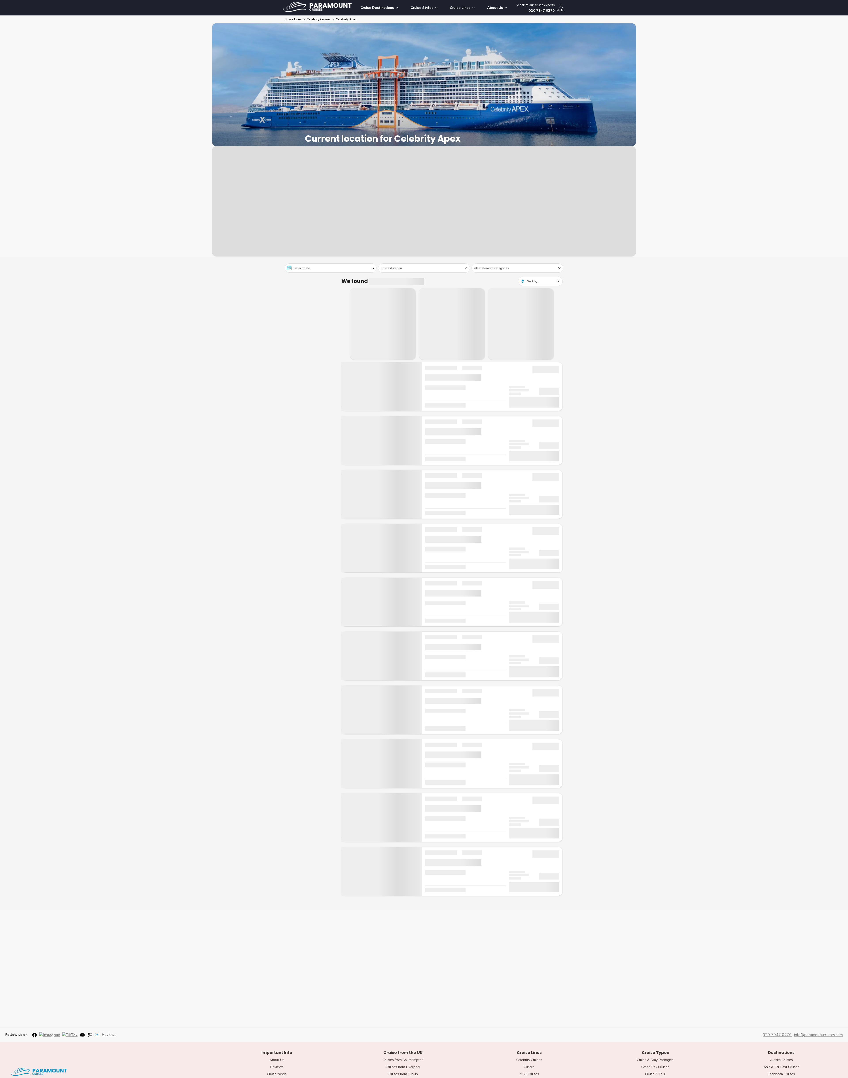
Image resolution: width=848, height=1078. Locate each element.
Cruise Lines (460, 7)
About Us (495, 7)
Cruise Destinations (377, 7)
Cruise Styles (422, 7)
